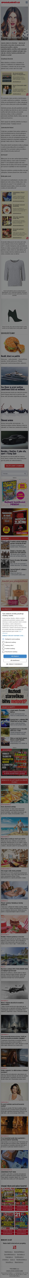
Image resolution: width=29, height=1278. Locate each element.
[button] (14, 635)
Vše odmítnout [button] (15, 660)
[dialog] (14, 639)
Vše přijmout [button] (15, 656)
